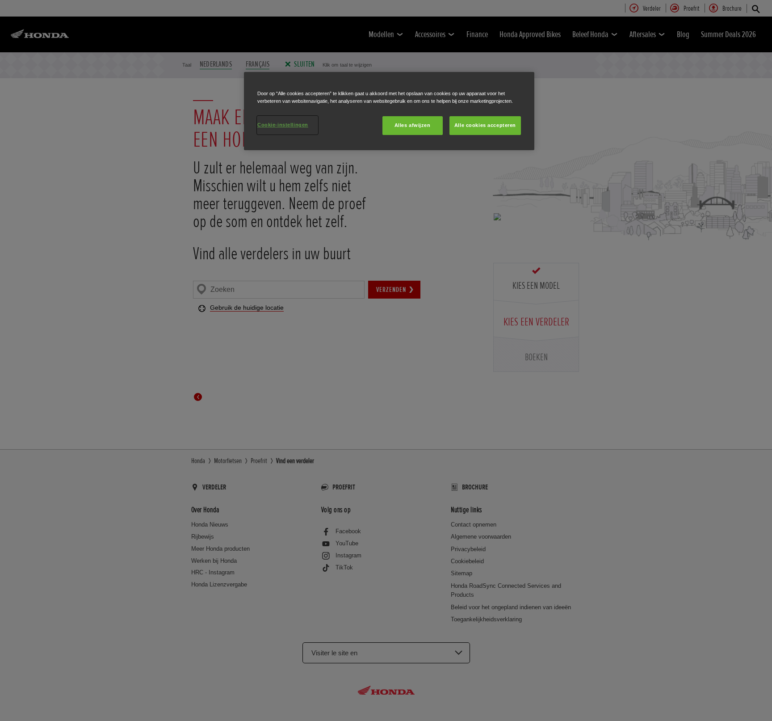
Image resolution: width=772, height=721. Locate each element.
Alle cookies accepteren (485, 125)
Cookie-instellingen (282, 124)
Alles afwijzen (412, 125)
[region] (389, 111)
